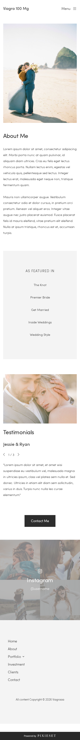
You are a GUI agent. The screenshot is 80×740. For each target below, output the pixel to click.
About (12, 649)
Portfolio (14, 656)
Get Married (40, 309)
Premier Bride (40, 297)
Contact (14, 679)
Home (12, 641)
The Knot (40, 285)
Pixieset (47, 735)
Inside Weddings (40, 322)
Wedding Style (40, 334)
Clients (13, 672)
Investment (16, 664)
